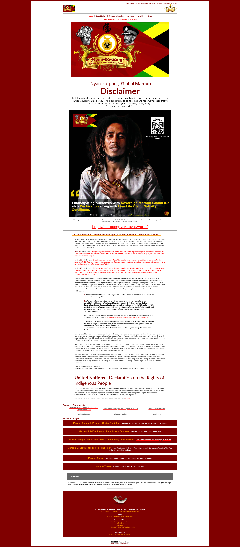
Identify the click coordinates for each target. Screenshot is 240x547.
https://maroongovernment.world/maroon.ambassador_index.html (126, 317)
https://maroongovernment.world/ (120, 226)
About (105, 19)
